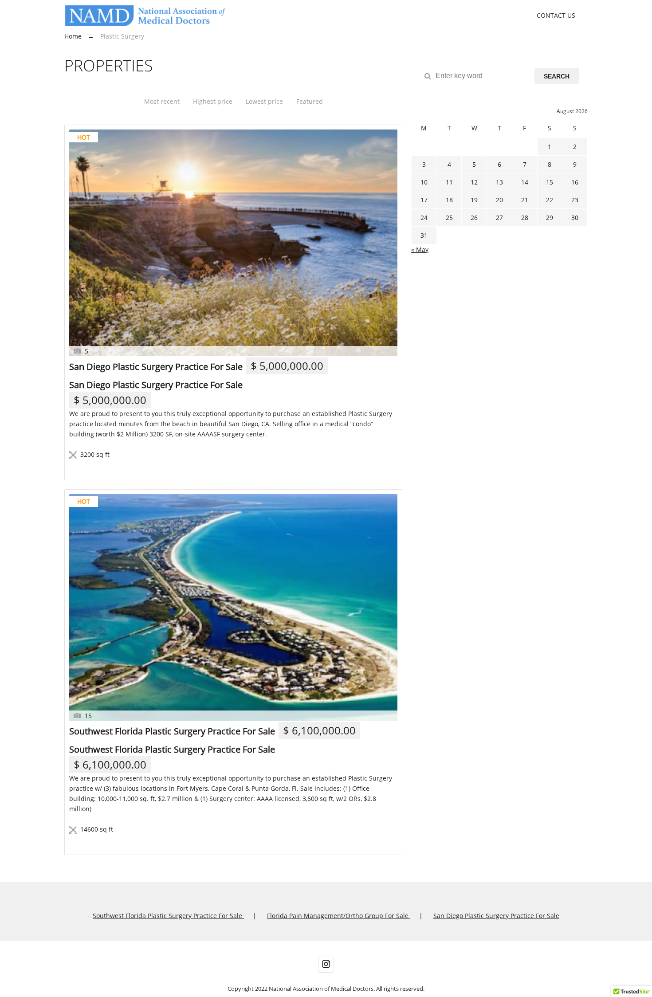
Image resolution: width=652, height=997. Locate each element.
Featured (309, 101)
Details (91, 467)
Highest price (212, 101)
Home (73, 36)
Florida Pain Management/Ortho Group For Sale (338, 915)
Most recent (162, 101)
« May (419, 249)
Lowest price (264, 101)
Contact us (556, 15)
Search (557, 76)
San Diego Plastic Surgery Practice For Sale (156, 367)
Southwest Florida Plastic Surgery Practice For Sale (172, 731)
